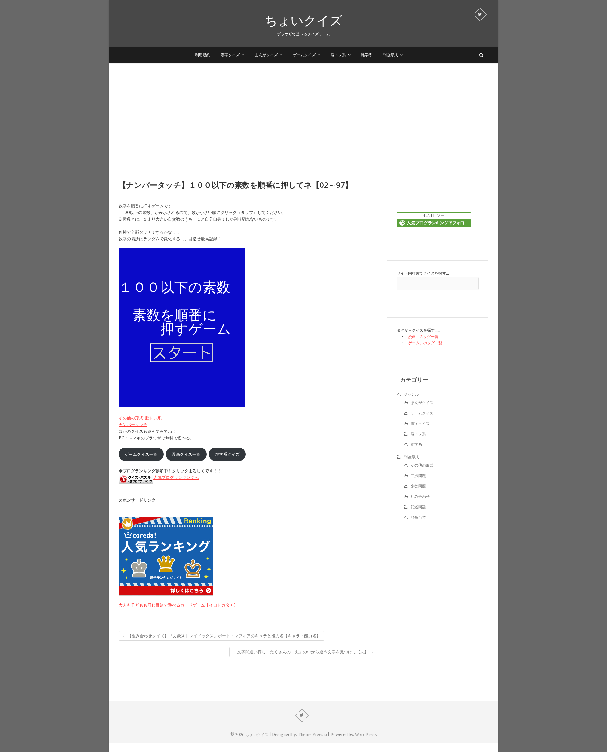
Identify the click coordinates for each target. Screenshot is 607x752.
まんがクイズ (266, 55)
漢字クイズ (230, 55)
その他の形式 (131, 418)
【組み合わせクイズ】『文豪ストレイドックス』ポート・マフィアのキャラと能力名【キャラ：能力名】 (221, 636)
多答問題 (418, 486)
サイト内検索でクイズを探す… (423, 273)
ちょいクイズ (303, 20)
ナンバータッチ (133, 424)
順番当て (418, 517)
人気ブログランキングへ (176, 477)
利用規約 (202, 55)
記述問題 (418, 506)
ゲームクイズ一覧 (141, 454)
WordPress (366, 734)
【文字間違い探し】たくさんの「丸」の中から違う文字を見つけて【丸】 (303, 652)
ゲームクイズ (304, 55)
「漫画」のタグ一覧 (421, 336)
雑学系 (366, 55)
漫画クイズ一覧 (186, 454)
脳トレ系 (338, 55)
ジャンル (411, 394)
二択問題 (418, 475)
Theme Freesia (312, 734)
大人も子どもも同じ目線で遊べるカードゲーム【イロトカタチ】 (178, 605)
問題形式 (390, 55)
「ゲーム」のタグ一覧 (423, 342)
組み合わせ (420, 496)
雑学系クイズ (227, 454)
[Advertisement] (303, 110)
